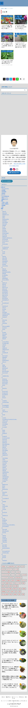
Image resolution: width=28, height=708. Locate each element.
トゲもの (18, 572)
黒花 (19, 594)
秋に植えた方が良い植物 (6, 588)
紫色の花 (15, 588)
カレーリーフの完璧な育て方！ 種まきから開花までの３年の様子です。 (10, 633)
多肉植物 (18, 580)
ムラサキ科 (24, 574)
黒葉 (23, 594)
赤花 (8, 591)
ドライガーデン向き (6, 574)
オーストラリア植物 (6, 572)
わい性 (3, 569)
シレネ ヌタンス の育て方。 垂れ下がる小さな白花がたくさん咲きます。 (20, 27)
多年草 (13, 580)
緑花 (20, 588)
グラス (13, 572)
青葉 (20, 591)
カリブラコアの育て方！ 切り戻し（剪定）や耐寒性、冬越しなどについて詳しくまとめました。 (10, 685)
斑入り (11, 583)
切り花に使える (18, 577)
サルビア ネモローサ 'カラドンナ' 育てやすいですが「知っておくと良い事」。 (10, 642)
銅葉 (12, 591)
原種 (8, 580)
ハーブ (13, 574)
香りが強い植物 (5, 594)
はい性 (22, 566)
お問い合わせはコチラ (14, 172)
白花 (6, 585)
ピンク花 (18, 574)
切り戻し (11, 577)
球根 (3, 585)
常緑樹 (7, 583)
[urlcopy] (23, 79)
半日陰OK (4, 580)
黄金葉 (15, 594)
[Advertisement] (11, 114)
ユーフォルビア (5, 577)
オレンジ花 (16, 569)
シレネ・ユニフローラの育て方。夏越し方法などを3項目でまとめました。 (7, 62)
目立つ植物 (15, 585)
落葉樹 (24, 588)
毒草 (23, 583)
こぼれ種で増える (11, 566)
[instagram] (14, 169)
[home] (17, 169)
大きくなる (24, 580)
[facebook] (7, 79)
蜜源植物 (3, 591)
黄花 (11, 594)
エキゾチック (9, 569)
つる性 (18, 566)
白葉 (10, 585)
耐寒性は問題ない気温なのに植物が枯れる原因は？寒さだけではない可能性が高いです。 (10, 678)
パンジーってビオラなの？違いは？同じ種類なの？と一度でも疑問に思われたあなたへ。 (10, 660)
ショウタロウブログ (14, 704)
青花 (16, 591)
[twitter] (4, 79)
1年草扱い (4, 566)
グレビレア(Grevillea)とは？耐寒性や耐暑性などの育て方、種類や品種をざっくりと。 (10, 614)
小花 (3, 583)
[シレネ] (10, 79)
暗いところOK (18, 583)
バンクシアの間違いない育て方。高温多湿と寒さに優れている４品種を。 (10, 624)
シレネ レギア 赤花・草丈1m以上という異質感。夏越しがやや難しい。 (7, 27)
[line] (17, 79)
